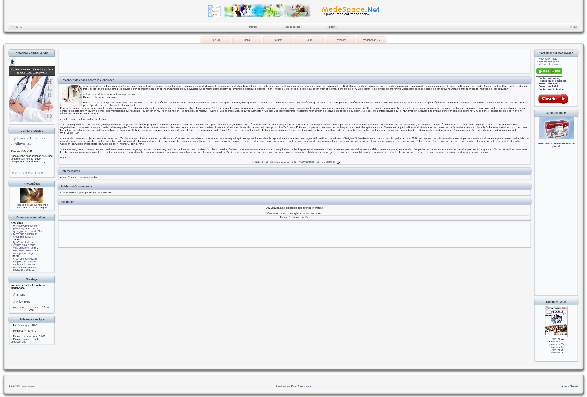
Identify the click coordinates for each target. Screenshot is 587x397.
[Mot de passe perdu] (575, 27)
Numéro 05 (557, 349)
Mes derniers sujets (550, 64)
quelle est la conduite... (25, 264)
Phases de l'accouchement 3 (32, 204)
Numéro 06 (557, 352)
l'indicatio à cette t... (24, 269)
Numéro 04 (557, 347)
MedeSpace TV (371, 40)
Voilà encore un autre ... (26, 247)
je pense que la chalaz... (26, 267)
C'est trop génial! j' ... (24, 236)
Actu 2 (16, 173)
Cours (309, 40)
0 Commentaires (306, 162)
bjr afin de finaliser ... (24, 242)
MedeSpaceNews (260, 162)
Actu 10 (42, 173)
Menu (247, 40)
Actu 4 (23, 173)
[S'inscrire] (570, 27)
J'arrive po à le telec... (25, 245)
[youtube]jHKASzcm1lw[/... (27, 228)
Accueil (216, 40)
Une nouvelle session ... (26, 225)
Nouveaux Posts (548, 58)
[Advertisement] (556, 225)
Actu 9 (39, 173)
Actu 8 (35, 173)
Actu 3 (19, 173)
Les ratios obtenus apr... (26, 250)
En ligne (20, 294)
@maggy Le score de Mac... (29, 231)
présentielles (23, 301)
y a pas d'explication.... (25, 261)
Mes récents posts (549, 61)
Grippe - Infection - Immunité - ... (33, 140)
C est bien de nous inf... (26, 234)
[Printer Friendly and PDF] (549, 73)
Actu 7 (32, 173)
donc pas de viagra (23, 253)
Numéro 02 (557, 341)
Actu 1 (13, 173)
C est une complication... (26, 258)
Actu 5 (26, 173)
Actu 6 (29, 173)
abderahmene (18, 341)
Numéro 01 (557, 338)
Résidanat (340, 40)
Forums (278, 40)
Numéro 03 (557, 344)
